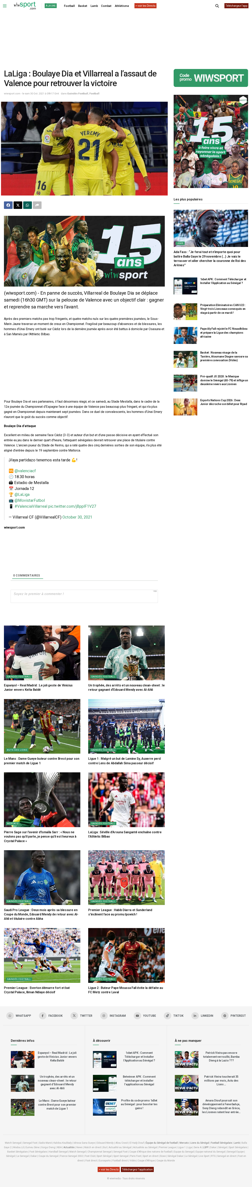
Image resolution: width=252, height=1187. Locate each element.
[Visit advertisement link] (84, 251)
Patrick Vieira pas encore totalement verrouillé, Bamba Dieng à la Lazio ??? (221, 1056)
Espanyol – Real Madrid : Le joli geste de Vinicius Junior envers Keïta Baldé (57, 1056)
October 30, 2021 (77, 517)
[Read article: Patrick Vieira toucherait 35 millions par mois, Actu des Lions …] (186, 1083)
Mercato (13, 823)
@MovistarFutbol (30, 500)
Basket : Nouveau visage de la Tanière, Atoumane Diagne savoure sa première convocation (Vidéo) (224, 356)
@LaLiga (22, 494)
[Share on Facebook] (8, 205)
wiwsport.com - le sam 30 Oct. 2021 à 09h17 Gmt (31, 93)
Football (69, 5)
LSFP (205, 1147)
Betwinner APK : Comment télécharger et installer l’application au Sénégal (139, 1080)
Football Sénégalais (221, 1142)
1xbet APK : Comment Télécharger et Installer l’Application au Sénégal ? (139, 1056)
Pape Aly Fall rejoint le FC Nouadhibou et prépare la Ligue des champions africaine (223, 332)
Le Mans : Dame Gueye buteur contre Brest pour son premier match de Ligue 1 (57, 1104)
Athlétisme (122, 5)
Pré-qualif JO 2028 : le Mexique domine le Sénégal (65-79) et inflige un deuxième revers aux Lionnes (224, 380)
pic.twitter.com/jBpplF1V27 (72, 506)
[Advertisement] (126, 37)
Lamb (94, 5)
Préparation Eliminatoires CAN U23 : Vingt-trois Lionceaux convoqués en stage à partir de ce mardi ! (223, 308)
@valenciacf (25, 470)
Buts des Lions (17, 750)
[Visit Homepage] (25, 6)
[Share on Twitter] (18, 205)
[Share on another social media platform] (37, 205)
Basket (82, 5)
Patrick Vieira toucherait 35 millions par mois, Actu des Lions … (221, 1080)
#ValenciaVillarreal (31, 506)
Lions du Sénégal (199, 1142)
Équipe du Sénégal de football (162, 1142)
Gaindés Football (77, 93)
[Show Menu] (4, 6)
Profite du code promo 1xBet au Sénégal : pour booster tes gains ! (139, 1104)
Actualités (69, 1147)
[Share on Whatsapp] (27, 205)
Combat (106, 5)
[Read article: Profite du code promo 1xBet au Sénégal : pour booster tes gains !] (105, 1107)
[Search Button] (217, 6)
